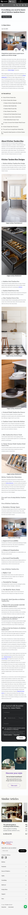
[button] (11, 93)
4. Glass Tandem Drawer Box (9, 111)
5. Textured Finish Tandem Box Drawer (12, 114)
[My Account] (19, 5)
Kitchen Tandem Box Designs (10, 100)
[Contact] (17, 5)
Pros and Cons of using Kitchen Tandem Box (13, 129)
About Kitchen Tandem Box (9, 97)
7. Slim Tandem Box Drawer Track (11, 119)
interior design (4, 658)
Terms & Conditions (8, 734)
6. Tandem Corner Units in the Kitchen (12, 117)
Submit (21, 737)
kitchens (20, 287)
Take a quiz (14, 785)
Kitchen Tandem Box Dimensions (10, 126)
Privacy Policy (16, 734)
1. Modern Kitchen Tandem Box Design (12, 103)
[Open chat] (25, 906)
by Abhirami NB (7, 834)
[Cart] (25, 5)
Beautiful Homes (7, 656)
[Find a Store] (22, 5)
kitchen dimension (9, 483)
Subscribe (22, 850)
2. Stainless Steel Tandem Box (10, 105)
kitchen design (11, 70)
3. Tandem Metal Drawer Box (10, 108)
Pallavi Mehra (6, 25)
